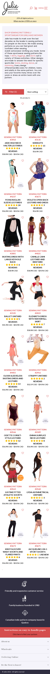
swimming (9, 65)
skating (24, 63)
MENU (44, 8)
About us (5, 641)
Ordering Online (9, 657)
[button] (12, 148)
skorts (33, 56)
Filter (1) (13, 91)
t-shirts (13, 56)
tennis (17, 63)
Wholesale (6, 649)
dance (31, 63)
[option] (25, 20)
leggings (21, 56)
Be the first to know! (11, 665)
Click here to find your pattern (25, 634)
